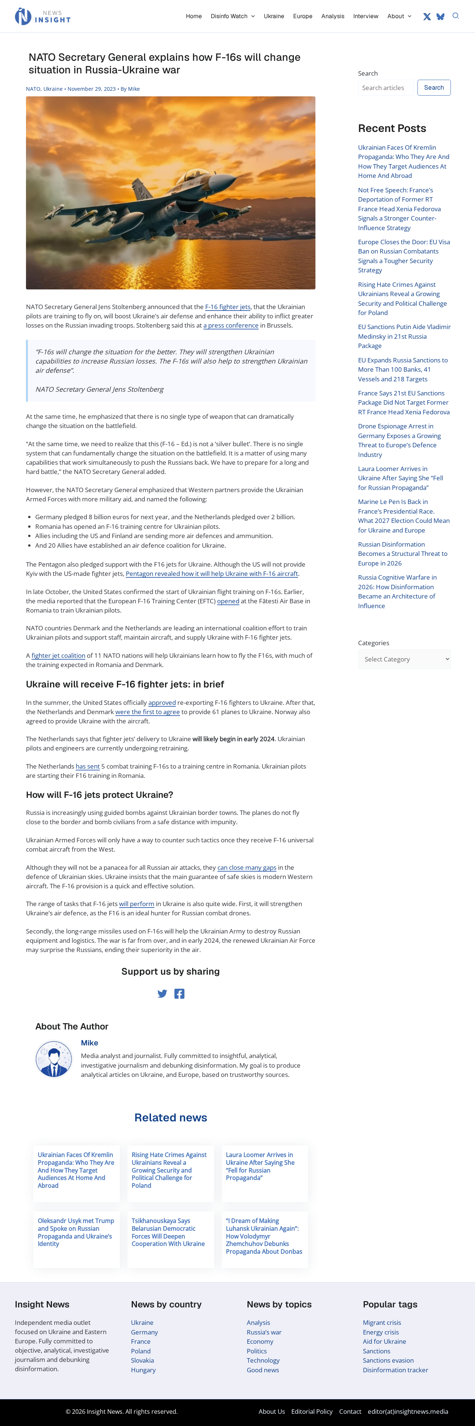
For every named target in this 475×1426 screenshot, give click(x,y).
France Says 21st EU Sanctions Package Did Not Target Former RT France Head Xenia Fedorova (404, 402)
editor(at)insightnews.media (408, 1411)
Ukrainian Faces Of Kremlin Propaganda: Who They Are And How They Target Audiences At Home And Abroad (76, 1170)
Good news (263, 1370)
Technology (263, 1360)
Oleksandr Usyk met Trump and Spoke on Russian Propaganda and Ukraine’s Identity (76, 1232)
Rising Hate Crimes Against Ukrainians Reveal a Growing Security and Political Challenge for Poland (169, 1170)
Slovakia (142, 1360)
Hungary (143, 1370)
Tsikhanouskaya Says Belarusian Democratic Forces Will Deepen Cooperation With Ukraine (168, 1232)
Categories (373, 643)
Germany (144, 1332)
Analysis (258, 1322)
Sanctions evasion (388, 1360)
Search (368, 73)
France (141, 1341)
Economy (260, 1341)
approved (162, 702)
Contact (350, 1411)
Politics (257, 1351)
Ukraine (53, 88)
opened (228, 601)
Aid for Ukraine (384, 1341)
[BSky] (440, 17)
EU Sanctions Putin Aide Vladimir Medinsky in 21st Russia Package (404, 336)
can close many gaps (246, 867)
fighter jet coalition (58, 655)
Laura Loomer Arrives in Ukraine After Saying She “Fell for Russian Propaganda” (260, 1166)
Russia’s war (264, 1332)
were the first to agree (147, 711)
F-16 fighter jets (227, 306)
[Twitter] (427, 17)
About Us (272, 1411)
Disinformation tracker (395, 1370)
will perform (136, 903)
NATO (33, 88)
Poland (141, 1351)
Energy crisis (381, 1332)
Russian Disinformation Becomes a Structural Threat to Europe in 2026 (403, 553)
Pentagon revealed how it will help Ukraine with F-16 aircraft (212, 573)
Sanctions (376, 1351)
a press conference (231, 325)
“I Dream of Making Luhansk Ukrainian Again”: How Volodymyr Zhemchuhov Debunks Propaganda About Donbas (264, 1236)
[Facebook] (179, 994)
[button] (251, 16)
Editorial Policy (312, 1411)
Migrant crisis (382, 1322)
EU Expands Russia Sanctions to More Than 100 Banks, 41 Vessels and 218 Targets (403, 369)
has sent (88, 766)
